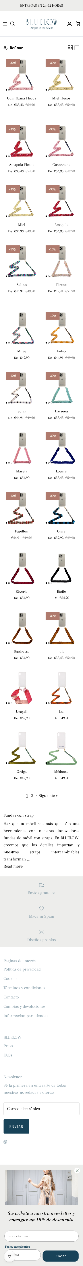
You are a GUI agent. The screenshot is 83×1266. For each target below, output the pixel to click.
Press (8, 1045)
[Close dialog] (77, 1171)
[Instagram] (5, 1142)
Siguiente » (48, 795)
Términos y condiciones (24, 987)
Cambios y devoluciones (25, 1006)
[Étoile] (61, 568)
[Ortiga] (22, 748)
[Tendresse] (22, 628)
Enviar (16, 1126)
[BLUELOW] (41, 24)
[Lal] (61, 688)
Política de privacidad (22, 969)
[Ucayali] (22, 688)
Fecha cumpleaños (17, 1246)
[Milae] (22, 328)
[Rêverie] (22, 568)
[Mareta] (22, 448)
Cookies (10, 978)
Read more (13, 866)
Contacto (11, 997)
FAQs (8, 1055)
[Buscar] (14, 24)
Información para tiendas (26, 1015)
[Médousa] (61, 748)
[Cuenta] (68, 24)
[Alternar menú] (5, 24)
